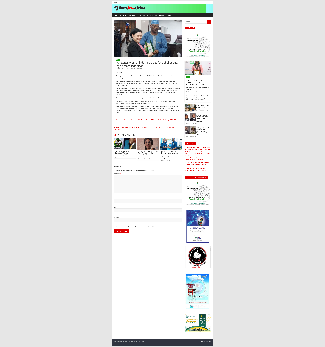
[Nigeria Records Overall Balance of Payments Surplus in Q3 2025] (125, 139)
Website (116, 217)
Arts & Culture (143, 15)
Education (153, 15)
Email (115, 207)
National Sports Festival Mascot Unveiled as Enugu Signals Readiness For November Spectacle (145, 2)
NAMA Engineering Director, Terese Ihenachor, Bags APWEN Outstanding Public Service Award (197, 84)
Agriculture (123, 15)
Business (132, 15)
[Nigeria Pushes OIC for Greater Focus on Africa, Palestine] (190, 105)
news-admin (130, 68)
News (117, 59)
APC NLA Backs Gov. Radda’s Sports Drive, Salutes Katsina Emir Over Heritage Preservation (202, 118)
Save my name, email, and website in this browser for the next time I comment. (139, 227)
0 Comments (138, 68)
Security (162, 15)
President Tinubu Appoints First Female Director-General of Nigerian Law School (148, 154)
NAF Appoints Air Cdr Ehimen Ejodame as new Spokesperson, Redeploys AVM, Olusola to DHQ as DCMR (170, 154)
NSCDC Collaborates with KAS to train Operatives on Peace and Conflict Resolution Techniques (144, 128)
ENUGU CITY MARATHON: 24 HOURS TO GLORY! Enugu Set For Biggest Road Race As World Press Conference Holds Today (197, 170)
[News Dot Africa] (116, 15)
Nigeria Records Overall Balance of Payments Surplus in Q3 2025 (123, 153)
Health (170, 15)
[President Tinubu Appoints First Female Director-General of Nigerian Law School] (148, 139)
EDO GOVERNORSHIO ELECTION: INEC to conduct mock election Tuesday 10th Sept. (145, 120)
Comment (117, 173)
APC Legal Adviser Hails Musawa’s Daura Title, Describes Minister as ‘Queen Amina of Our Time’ (202, 131)
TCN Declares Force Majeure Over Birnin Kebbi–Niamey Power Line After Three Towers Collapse (197, 153)
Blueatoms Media (206, 341)
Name (116, 198)
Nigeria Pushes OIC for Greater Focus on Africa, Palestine (202, 107)
